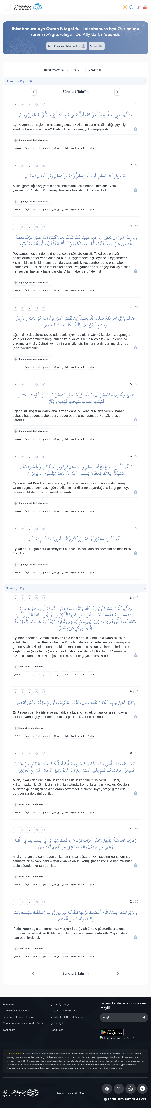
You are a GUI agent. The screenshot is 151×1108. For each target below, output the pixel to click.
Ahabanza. (9, 1004)
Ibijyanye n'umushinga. (16, 1010)
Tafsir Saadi (57, 1029)
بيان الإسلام (57, 1023)
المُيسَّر (27, 148)
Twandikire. (9, 1029)
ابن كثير (55, 148)
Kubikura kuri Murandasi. (65, 46)
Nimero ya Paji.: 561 (19, 588)
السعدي (46, 148)
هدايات (91, 148)
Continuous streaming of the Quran (23, 1023)
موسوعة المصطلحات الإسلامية (67, 1017)
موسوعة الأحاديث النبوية (64, 1010)
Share (94, 46)
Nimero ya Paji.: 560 (19, 81)
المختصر (36, 148)
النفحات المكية (77, 148)
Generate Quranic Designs (18, 1017)
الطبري (65, 148)
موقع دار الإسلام (60, 1004)
